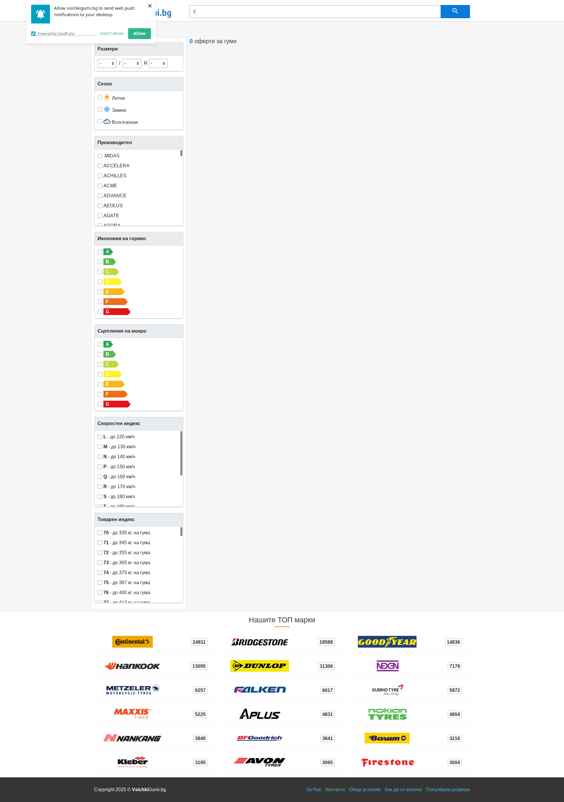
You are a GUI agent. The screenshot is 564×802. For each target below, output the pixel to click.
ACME (110, 185)
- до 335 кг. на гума (126, 532)
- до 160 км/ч (119, 476)
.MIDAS (111, 155)
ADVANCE (115, 195)
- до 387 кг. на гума (126, 582)
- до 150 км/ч (119, 466)
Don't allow (111, 33)
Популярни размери (448, 789)
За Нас (313, 789)
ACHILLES (115, 175)
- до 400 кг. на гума (126, 592)
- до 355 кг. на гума (126, 552)
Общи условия (365, 789)
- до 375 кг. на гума (126, 572)
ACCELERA (116, 165)
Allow (139, 33)
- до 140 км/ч (119, 456)
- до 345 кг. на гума (126, 542)
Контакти (335, 789)
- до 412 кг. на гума (126, 602)
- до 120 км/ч (119, 436)
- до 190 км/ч (119, 506)
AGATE (111, 215)
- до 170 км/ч (119, 486)
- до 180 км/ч (119, 496)
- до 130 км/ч (119, 446)
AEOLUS (113, 205)
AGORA (111, 225)
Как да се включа (403, 789)
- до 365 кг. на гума (126, 562)
